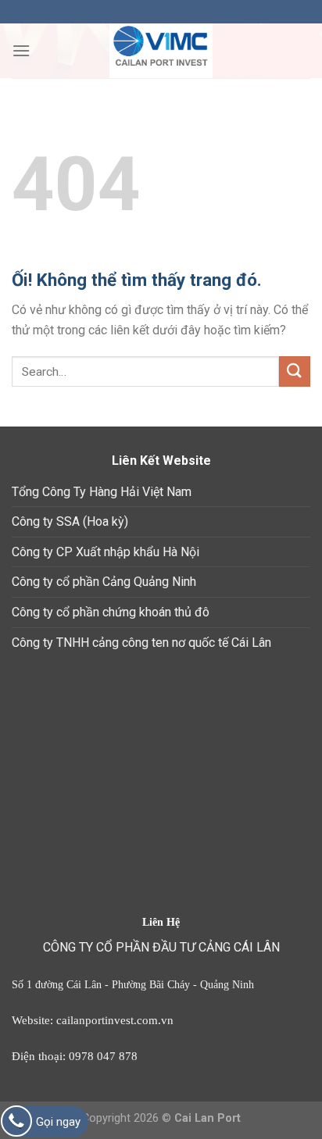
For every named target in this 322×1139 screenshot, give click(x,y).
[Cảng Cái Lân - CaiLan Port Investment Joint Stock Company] (161, 50)
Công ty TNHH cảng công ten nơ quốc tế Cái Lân (141, 642)
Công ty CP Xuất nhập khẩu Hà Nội (105, 552)
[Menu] (21, 50)
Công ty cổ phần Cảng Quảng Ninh (104, 581)
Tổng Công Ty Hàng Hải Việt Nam (101, 491)
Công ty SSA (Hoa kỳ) (70, 521)
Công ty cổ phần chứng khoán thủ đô (110, 612)
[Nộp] (294, 371)
